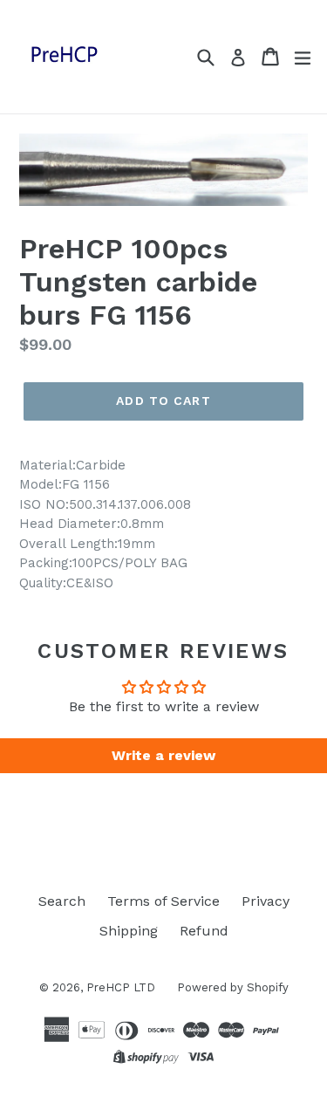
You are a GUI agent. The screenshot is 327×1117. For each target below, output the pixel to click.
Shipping (128, 930)
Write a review (163, 755)
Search (61, 901)
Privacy (266, 901)
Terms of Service (163, 901)
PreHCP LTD (120, 987)
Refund (204, 930)
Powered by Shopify (233, 987)
